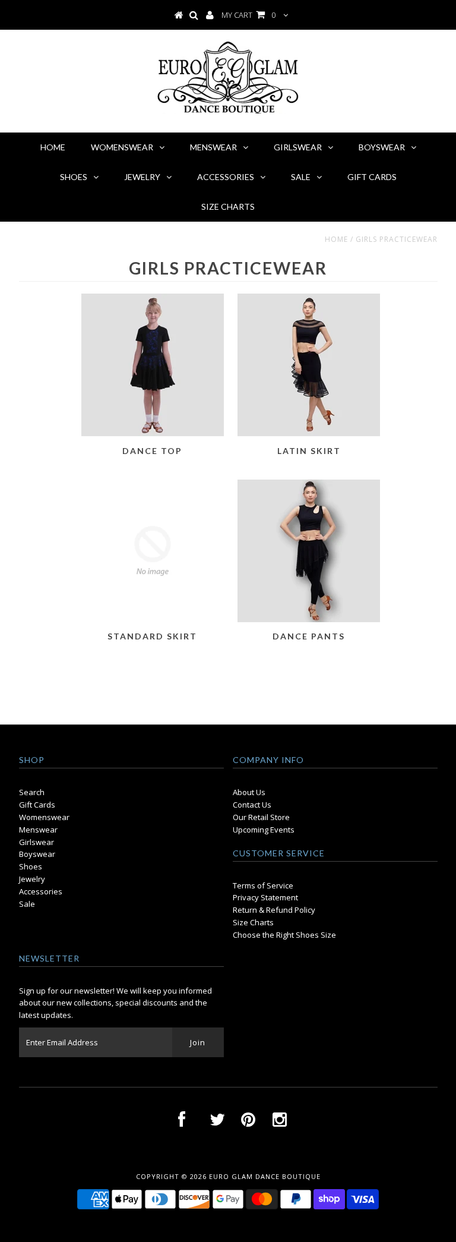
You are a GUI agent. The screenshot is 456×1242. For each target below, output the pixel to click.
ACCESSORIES (225, 177)
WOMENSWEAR (122, 147)
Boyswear (37, 854)
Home (336, 239)
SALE (301, 177)
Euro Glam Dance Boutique (265, 1176)
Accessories (40, 891)
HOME (52, 147)
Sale (27, 904)
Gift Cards (37, 804)
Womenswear (44, 817)
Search (32, 792)
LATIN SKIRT (309, 451)
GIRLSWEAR (298, 147)
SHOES (73, 177)
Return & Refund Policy (274, 909)
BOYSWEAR (382, 147)
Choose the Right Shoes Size (284, 934)
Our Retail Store (261, 817)
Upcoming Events (263, 829)
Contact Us (252, 804)
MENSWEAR (213, 147)
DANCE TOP (152, 451)
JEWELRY (142, 177)
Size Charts (253, 922)
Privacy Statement (265, 897)
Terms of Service (263, 885)
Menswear (38, 829)
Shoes (30, 866)
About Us (249, 792)
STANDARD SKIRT (152, 636)
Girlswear (36, 842)
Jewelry (32, 879)
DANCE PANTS (309, 636)
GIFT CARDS (372, 177)
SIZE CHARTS (228, 206)
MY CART (248, 15)
